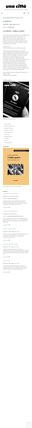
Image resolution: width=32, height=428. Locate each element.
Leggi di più (6, 207)
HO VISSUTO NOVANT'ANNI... (10, 211)
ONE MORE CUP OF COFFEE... (10, 193)
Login (16, 1)
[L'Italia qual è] (16, 166)
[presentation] (1, 166)
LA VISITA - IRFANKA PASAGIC (10, 244)
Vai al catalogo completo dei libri (11, 186)
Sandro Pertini (6, 260)
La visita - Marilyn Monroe (9, 229)
